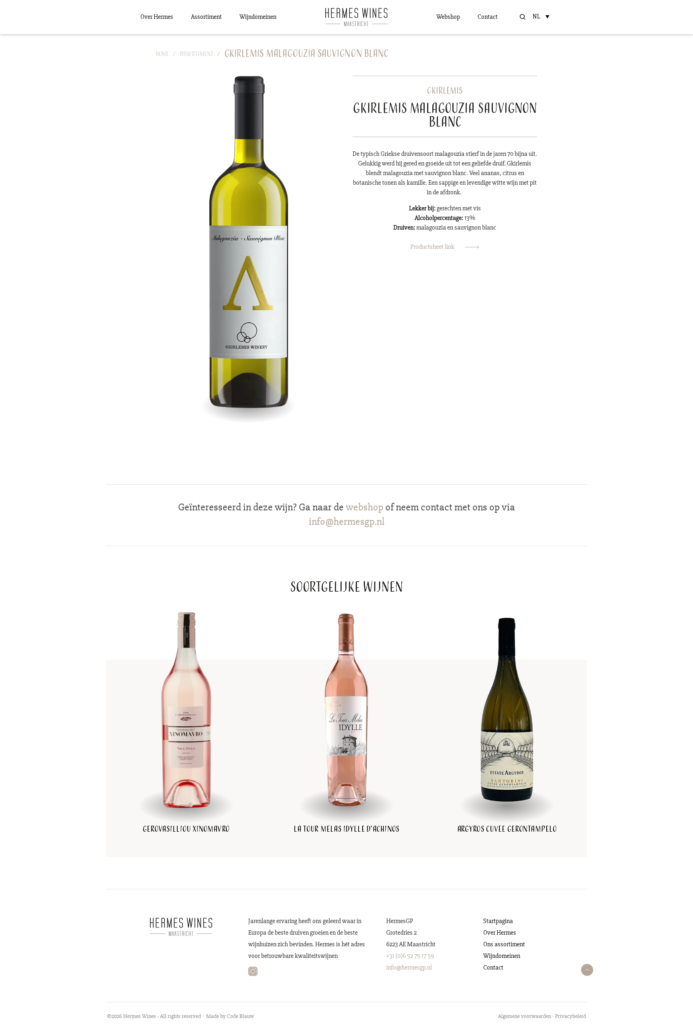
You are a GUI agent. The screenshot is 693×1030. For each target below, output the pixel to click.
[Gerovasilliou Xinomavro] (186, 709)
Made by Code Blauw (230, 1016)
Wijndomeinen (257, 17)
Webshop (448, 17)
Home (162, 54)
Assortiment (206, 17)
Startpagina (498, 921)
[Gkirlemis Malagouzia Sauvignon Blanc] (248, 242)
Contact (488, 17)
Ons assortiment (504, 944)
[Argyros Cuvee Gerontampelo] (507, 709)
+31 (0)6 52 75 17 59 (410, 956)
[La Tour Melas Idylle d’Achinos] (346, 709)
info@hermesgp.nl (409, 967)
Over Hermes (156, 17)
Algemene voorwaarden (524, 1016)
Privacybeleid (570, 1016)
